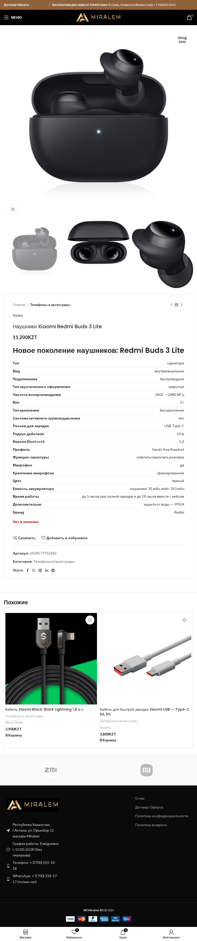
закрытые (176, 386)
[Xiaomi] (146, 770)
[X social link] (33, 570)
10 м (180, 434)
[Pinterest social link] (40, 570)
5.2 (181, 441)
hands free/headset (168, 449)
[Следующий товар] (181, 304)
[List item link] (32, 865)
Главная (19, 305)
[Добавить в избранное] (89, 620)
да (182, 465)
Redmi (18, 315)
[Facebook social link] (27, 570)
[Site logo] (99, 17)
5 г (182, 402)
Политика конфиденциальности (161, 816)
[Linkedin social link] (47, 570)
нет (181, 418)
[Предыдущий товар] (171, 304)
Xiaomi (105, 727)
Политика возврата (151, 825)
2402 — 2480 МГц (169, 394)
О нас (140, 798)
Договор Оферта (16, 5)
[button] (13, 735)
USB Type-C (174, 426)
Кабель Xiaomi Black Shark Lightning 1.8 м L (44, 709)
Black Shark (14, 722)
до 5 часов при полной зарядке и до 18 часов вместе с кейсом (133, 496)
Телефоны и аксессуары (50, 305)
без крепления (172, 410)
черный (178, 480)
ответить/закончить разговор (160, 457)
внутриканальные (169, 371)
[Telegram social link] (53, 570)
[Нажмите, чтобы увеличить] (13, 209)
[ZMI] (50, 770)
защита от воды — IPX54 (164, 504)
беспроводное (172, 379)
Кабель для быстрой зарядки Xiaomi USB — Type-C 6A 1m (145, 712)
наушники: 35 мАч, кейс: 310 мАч (157, 488)
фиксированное (170, 473)
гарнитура (175, 363)
